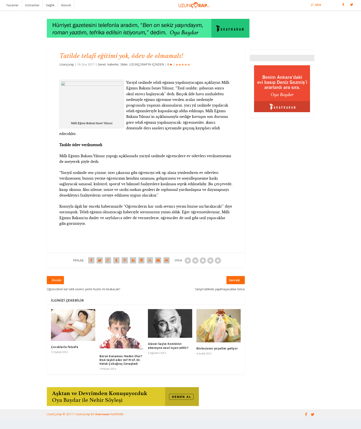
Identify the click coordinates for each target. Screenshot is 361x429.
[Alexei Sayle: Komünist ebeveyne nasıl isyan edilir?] (170, 323)
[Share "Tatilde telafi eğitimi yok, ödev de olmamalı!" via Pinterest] (125, 260)
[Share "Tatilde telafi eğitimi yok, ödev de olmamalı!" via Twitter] (99, 260)
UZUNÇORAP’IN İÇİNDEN (146, 64)
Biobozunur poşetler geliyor (217, 348)
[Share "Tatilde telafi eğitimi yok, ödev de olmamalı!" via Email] (158, 260)
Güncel (66, 5)
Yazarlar (12, 5)
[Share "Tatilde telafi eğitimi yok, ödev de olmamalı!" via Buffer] (141, 260)
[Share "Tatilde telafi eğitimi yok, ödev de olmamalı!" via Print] (166, 260)
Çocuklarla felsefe (64, 347)
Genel (102, 64)
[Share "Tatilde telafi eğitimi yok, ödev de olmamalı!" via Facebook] (91, 260)
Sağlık (50, 5)
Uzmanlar (32, 5)
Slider (124, 64)
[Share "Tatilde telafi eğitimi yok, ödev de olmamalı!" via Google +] (108, 260)
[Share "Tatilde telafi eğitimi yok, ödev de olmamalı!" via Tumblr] (116, 260)
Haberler (113, 64)
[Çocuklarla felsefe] (73, 325)
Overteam (102, 414)
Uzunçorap (66, 64)
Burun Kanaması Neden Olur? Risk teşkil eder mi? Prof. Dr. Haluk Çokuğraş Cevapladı (120, 360)
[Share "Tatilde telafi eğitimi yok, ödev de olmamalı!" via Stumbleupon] (150, 260)
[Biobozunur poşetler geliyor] (218, 325)
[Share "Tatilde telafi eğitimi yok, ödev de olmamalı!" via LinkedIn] (133, 260)
